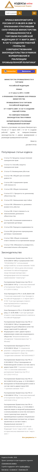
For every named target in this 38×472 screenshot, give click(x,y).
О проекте (13, 470)
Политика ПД (23, 470)
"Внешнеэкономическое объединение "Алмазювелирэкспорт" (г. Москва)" (19, 331)
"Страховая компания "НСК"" (19, 383)
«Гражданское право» (9, 463)
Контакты (5, 470)
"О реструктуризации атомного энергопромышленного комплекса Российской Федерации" (19, 314)
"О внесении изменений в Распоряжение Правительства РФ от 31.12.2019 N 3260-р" (19, 285)
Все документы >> (29, 437)
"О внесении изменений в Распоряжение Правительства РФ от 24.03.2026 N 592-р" (19, 396)
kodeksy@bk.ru (25, 467)
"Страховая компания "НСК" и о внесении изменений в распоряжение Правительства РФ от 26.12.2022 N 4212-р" (19, 367)
